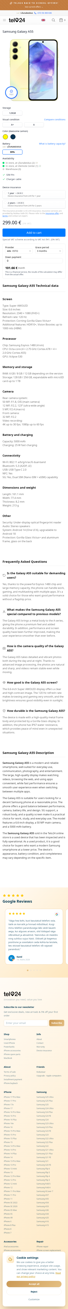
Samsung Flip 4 (43, 1176)
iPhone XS (8, 1214)
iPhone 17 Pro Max (12, 1097)
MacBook (8, 1058)
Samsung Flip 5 (43, 1172)
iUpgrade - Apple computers (49, 1075)
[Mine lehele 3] (34, 970)
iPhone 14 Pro (10, 1149)
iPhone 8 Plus (9, 1225)
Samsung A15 (43, 1225)
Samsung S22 (43, 1146)
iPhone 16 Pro (10, 1116)
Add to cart (34, 233)
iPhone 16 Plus (10, 1119)
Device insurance (44, 1050)
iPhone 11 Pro (10, 1195)
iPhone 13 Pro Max (12, 1161)
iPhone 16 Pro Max (12, 1112)
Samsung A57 (43, 1195)
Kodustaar (41, 1072)
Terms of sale (10, 1072)
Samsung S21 (43, 1161)
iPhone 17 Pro (10, 1100)
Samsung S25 (43, 1104)
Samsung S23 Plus (45, 1127)
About (39, 1039)
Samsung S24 (43, 1119)
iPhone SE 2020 (10, 1206)
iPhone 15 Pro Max (12, 1131)
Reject (34, 1291)
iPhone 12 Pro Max (12, 1176)
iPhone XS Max (10, 1210)
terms (5, 216)
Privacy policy (10, 1075)
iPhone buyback (11, 1083)
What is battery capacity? (52, 143)
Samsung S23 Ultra (45, 1123)
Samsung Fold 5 (43, 1183)
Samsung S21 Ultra (45, 1149)
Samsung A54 (43, 1202)
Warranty (41, 1046)
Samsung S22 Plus (45, 1142)
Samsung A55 (43, 1198)
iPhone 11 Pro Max (12, 1191)
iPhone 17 (8, 1108)
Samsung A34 (43, 1214)
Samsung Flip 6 (43, 1168)
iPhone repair (42, 1246)
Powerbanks (9, 1046)
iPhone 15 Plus (10, 1138)
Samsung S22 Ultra (45, 1138)
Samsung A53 (43, 1206)
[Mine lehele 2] (31, 970)
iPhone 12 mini (10, 1183)
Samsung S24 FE (44, 1116)
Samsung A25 (43, 1217)
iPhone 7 (7, 1232)
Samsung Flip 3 (43, 1180)
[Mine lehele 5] (40, 970)
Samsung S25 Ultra (45, 1097)
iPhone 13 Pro (10, 1165)
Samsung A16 (43, 1221)
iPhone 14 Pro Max (12, 1146)
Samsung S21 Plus (45, 1153)
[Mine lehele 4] (37, 970)
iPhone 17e (9, 1104)
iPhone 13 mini (10, 1168)
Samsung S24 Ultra (45, 1108)
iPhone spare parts (12, 1054)
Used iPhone (9, 1043)
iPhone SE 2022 (10, 1202)
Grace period (42, 247)
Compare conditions (54, 119)
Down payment (13, 257)
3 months (42, 250)
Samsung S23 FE (44, 1131)
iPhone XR (8, 1217)
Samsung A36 (43, 1210)
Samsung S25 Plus (45, 1100)
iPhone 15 (8, 1142)
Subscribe (56, 1022)
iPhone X (7, 1221)
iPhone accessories (12, 1050)
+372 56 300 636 (44, 13)
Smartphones (10, 1039)
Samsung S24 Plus (45, 1112)
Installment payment (13, 1079)
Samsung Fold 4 (43, 1187)
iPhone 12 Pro (10, 1180)
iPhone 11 (8, 1198)
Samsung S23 (43, 1134)
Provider (9, 247)
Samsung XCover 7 (45, 1191)
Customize (34, 1299)
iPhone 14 (8, 1157)
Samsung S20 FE (44, 1165)
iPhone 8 (7, 1229)
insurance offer (52, 213)
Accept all (34, 1283)
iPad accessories (11, 1246)
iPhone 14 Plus (10, 1153)
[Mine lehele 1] (27, 970)
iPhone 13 (8, 1172)
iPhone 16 (8, 1127)
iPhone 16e (9, 1123)
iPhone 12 (8, 1187)
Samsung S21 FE (44, 1157)
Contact (40, 1043)
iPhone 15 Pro (10, 1134)
